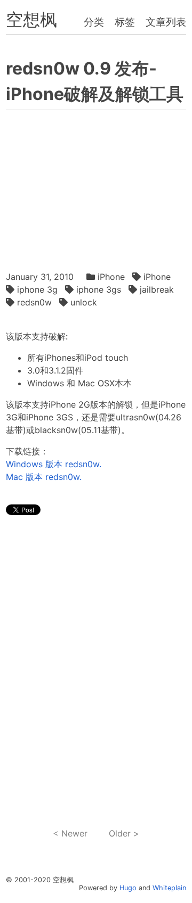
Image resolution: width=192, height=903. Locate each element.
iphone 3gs (99, 289)
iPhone (111, 276)
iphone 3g (37, 289)
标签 (125, 21)
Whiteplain (169, 888)
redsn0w (34, 302)
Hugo (128, 888)
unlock (84, 302)
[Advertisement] (96, 187)
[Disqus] (96, 672)
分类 (94, 21)
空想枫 (31, 19)
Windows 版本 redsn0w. (53, 464)
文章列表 (166, 21)
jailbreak (157, 289)
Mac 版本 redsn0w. (44, 476)
